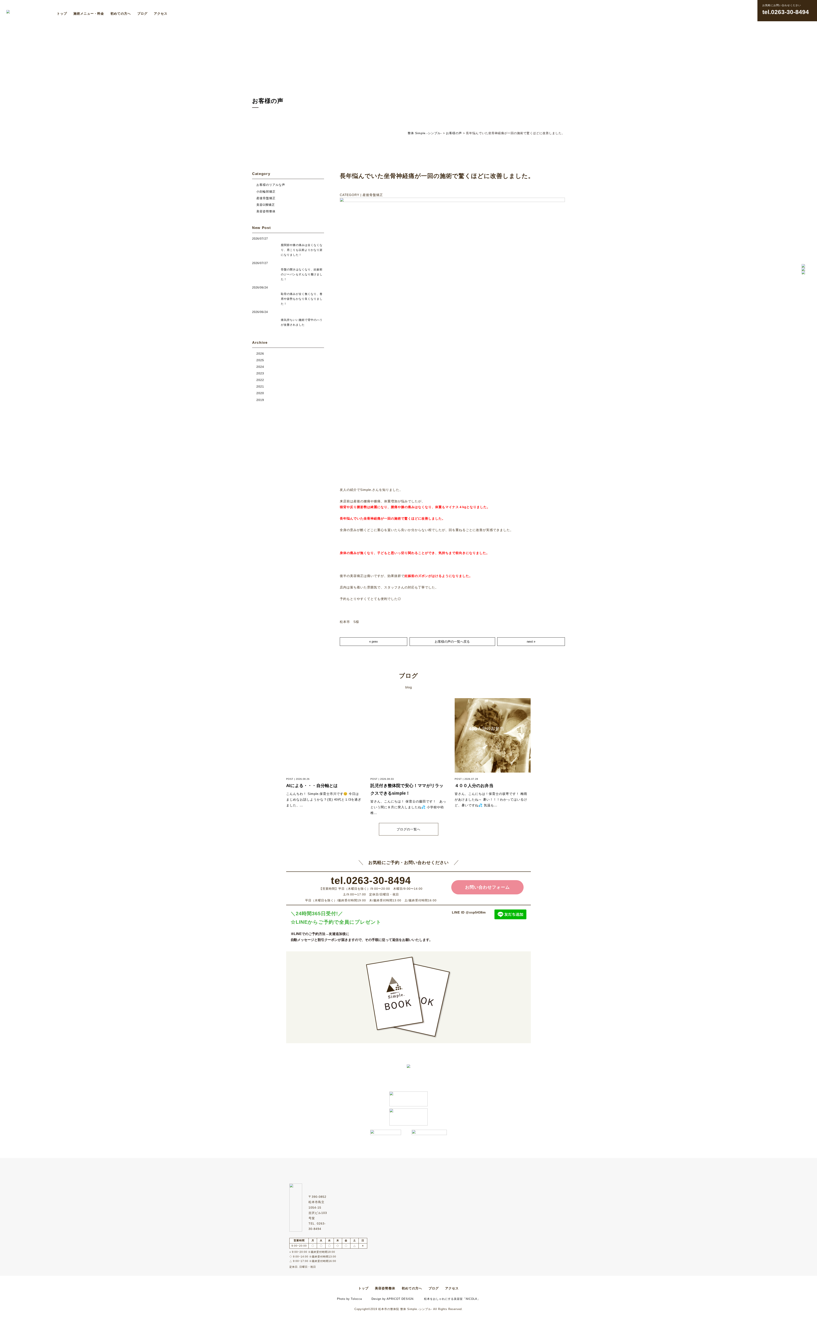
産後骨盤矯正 (266, 198)
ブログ (142, 13)
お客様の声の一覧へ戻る (452, 641)
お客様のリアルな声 (270, 184)
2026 (260, 353)
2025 (260, 360)
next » (531, 641)
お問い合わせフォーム (487, 887)
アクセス (160, 13)
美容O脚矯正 (265, 204)
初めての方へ (120, 13)
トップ (62, 13)
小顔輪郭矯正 (266, 191)
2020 (260, 393)
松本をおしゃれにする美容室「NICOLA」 (452, 1298)
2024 (260, 366)
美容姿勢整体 (266, 211)
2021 (260, 386)
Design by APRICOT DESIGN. (392, 1298)
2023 (260, 373)
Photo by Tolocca (349, 1298)
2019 (260, 400)
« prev (373, 641)
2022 (260, 380)
